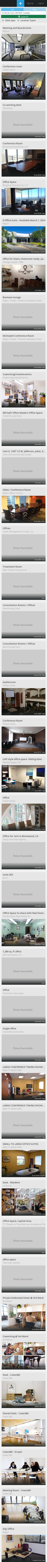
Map (35, 9)
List (12, 9)
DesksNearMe (3, 3)
